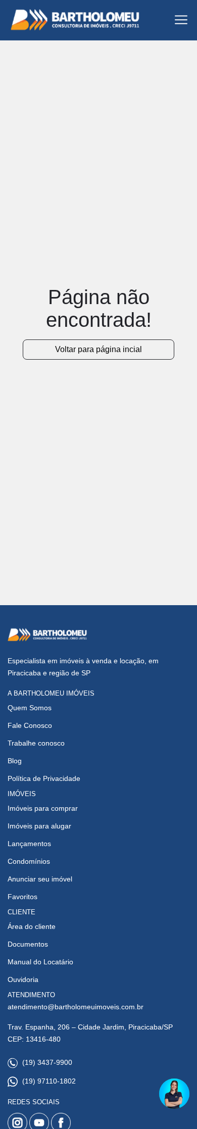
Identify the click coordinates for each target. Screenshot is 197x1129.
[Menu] (181, 20)
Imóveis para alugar (39, 826)
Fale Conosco (30, 725)
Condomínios (29, 861)
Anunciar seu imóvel (40, 879)
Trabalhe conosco (36, 743)
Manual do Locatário (40, 962)
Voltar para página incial (98, 349)
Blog (15, 761)
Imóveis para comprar (43, 808)
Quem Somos (30, 708)
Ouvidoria (23, 979)
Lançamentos (29, 844)
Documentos (28, 944)
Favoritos (22, 897)
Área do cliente (32, 926)
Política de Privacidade (44, 778)
